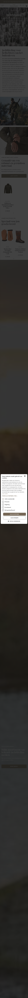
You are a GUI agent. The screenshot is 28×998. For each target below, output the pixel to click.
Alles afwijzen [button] (14, 518)
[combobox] (24, 476)
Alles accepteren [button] (14, 514)
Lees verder (5, 493)
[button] (14, 496)
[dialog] (14, 499)
